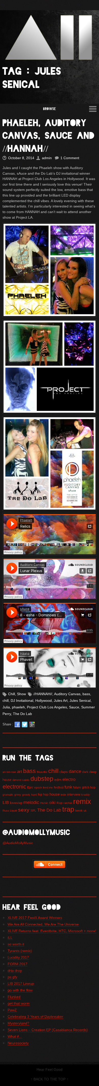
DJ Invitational (22, 700)
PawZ (12, 1010)
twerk (78, 810)
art (19, 771)
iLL (10, 937)
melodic (31, 802)
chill (6, 700)
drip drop (15, 971)
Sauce (74, 707)
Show (21, 694)
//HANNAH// (43, 694)
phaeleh (18, 707)
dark (85, 772)
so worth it (16, 944)
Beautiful (42, 771)
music (44, 803)
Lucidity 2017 (18, 957)
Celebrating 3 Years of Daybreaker (35, 1017)
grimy (17, 794)
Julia (6, 707)
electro (68, 779)
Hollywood (43, 700)
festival (58, 787)
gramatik (8, 794)
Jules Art (61, 700)
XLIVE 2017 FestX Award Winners (35, 918)
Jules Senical (80, 700)
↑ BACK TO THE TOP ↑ (49, 1079)
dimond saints (20, 779)
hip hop (43, 794)
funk (68, 787)
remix (82, 801)
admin (47, 158)
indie (63, 794)
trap (68, 809)
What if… (15, 1036)
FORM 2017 (17, 964)
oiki (52, 802)
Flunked (14, 997)
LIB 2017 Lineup (21, 983)
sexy (23, 810)
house (55, 794)
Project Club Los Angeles (47, 707)
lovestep (16, 803)
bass (86, 694)
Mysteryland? (18, 1023)
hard (34, 794)
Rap (59, 803)
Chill (11, 694)
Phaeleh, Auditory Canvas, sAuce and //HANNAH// (49, 136)
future (77, 787)
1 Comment (69, 158)
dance (75, 771)
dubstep (41, 778)
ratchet (67, 803)
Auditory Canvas (67, 694)
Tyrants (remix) (20, 951)
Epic (30, 787)
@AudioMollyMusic (18, 843)
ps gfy (12, 977)
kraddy (85, 794)
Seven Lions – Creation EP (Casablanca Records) (48, 1030)
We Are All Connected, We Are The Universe (43, 924)
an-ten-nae (9, 771)
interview (73, 794)
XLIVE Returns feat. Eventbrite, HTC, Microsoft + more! (52, 931)
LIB (6, 802)
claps (63, 772)
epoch (38, 787)
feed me (48, 787)
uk (85, 810)
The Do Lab (22, 714)
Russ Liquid (10, 810)
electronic (14, 786)
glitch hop (88, 787)
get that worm (19, 1003)
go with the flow (20, 990)
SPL (33, 810)
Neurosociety (18, 1043)
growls (26, 794)
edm (57, 780)
